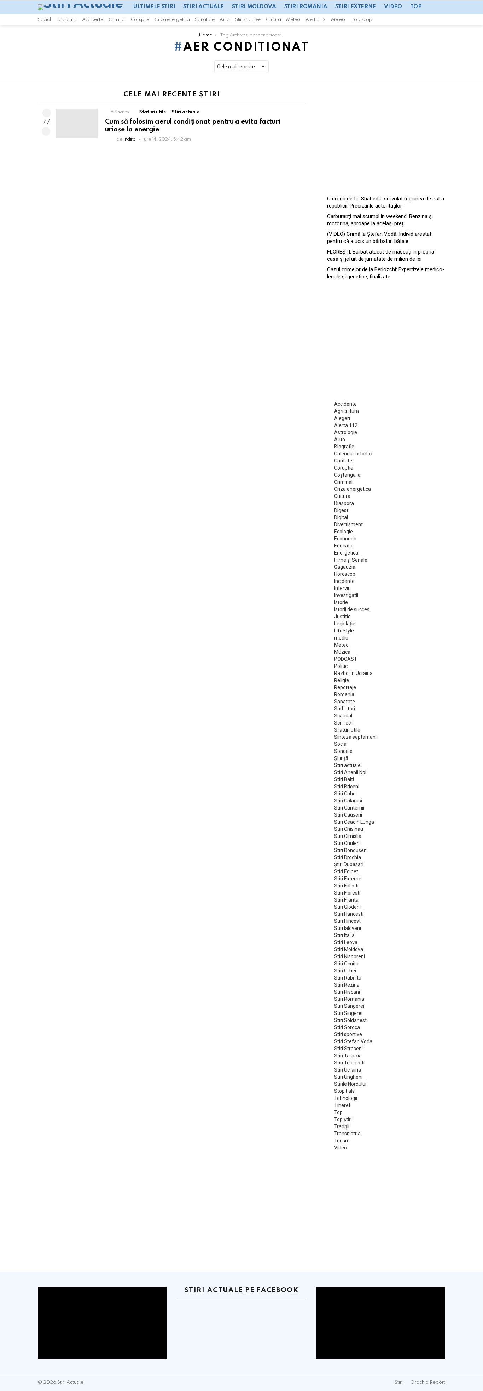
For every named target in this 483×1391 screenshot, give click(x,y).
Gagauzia (344, 567)
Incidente (344, 581)
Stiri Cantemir (349, 808)
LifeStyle (344, 631)
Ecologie (343, 531)
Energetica (346, 553)
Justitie (342, 616)
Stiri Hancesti (348, 914)
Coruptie (140, 19)
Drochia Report (428, 1382)
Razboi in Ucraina (353, 673)
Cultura (273, 19)
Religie (341, 680)
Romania (344, 694)
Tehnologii (345, 1098)
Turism (342, 1140)
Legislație (344, 623)
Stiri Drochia (347, 857)
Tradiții (341, 1126)
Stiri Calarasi (348, 801)
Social (44, 19)
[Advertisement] (386, 135)
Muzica (342, 652)
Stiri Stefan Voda (353, 1041)
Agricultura (346, 411)
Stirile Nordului (350, 1084)
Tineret (342, 1105)
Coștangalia (347, 475)
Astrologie (345, 432)
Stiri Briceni (346, 786)
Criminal (117, 19)
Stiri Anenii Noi (350, 772)
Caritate (343, 461)
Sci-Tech (344, 723)
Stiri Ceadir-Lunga (354, 822)
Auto (225, 19)
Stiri (399, 1382)
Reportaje (345, 687)
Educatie (344, 546)
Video (393, 7)
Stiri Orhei (345, 970)
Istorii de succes (351, 609)
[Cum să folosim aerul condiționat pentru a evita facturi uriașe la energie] (77, 123)
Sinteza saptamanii (356, 737)
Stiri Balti (344, 779)
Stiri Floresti (347, 893)
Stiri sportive (248, 19)
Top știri (343, 1119)
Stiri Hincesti (348, 921)
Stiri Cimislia (347, 836)
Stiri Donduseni (351, 850)
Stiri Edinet (346, 871)
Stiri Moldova (254, 7)
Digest (341, 510)
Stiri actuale (203, 7)
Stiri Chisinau (348, 829)
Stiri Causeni (348, 815)
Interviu (342, 588)
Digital (341, 517)
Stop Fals (344, 1091)
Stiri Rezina (347, 985)
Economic (66, 19)
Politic (341, 666)
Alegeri (342, 418)
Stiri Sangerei (349, 1006)
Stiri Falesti (346, 885)
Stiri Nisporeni (349, 956)
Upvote (46, 113)
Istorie (341, 602)
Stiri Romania (305, 7)
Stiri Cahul (345, 793)
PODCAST (345, 659)
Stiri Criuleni (347, 843)
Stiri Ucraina (347, 1070)
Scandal (343, 716)
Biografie (344, 446)
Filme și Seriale (350, 560)
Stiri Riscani (347, 992)
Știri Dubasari (348, 864)
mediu (341, 638)
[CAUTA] (442, 19)
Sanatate (204, 19)
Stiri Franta (346, 900)
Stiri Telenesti (349, 1063)
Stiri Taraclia (348, 1055)
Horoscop (361, 19)
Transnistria (347, 1133)
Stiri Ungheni (348, 1077)
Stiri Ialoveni (347, 928)
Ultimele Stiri (154, 7)
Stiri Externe (355, 7)
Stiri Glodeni (347, 907)
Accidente (92, 19)
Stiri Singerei (348, 1013)
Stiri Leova (345, 942)
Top (416, 7)
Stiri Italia (344, 935)
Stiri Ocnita (346, 963)
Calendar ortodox (353, 453)
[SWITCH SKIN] (433, 19)
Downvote (46, 131)
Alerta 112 (315, 19)
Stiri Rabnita (347, 978)
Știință (341, 758)
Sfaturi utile (152, 112)
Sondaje (343, 751)
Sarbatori (344, 708)
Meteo (293, 19)
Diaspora (344, 503)
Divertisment (348, 524)
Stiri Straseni (348, 1048)
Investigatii (346, 595)
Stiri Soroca (347, 1027)
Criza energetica (172, 19)
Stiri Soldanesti (351, 1020)
